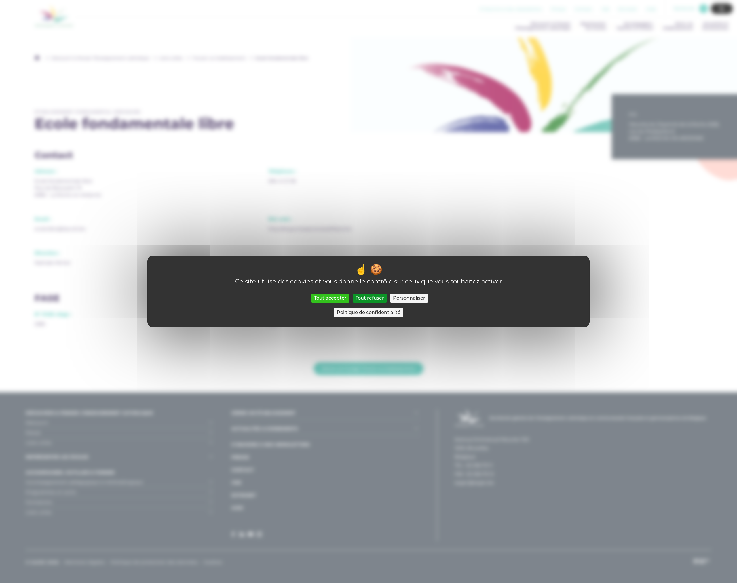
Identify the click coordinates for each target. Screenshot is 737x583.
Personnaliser (409, 298)
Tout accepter (330, 298)
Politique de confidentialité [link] (368, 312)
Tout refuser (370, 298)
